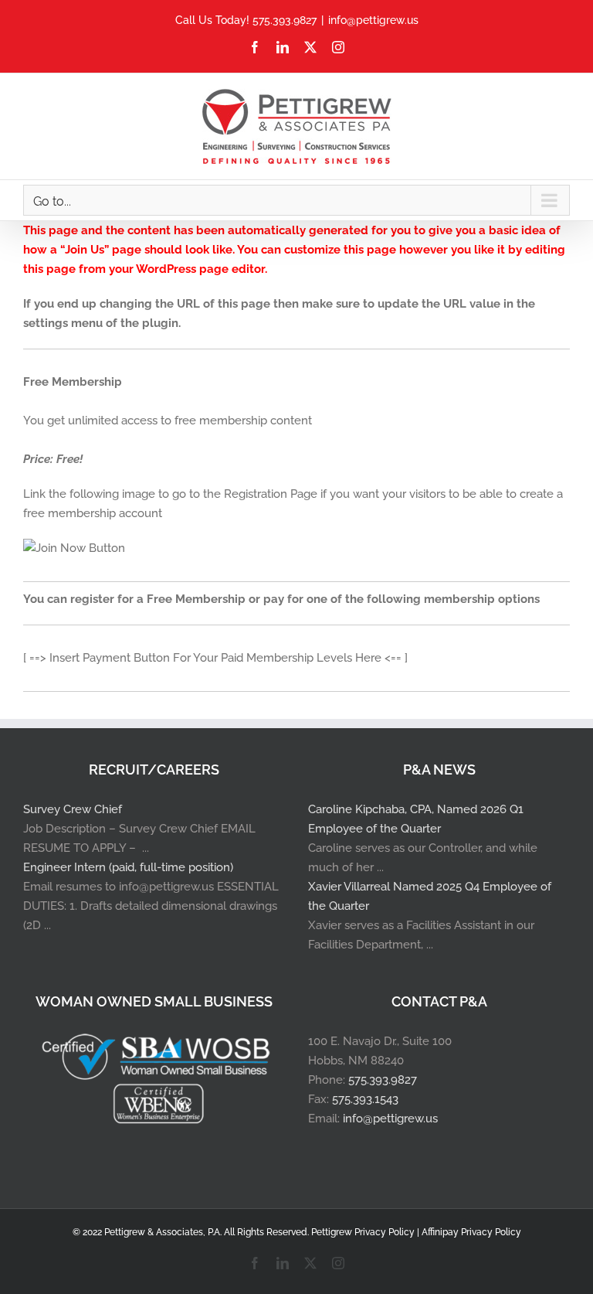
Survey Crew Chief (72, 809)
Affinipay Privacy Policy (471, 1232)
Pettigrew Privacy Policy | (366, 1232)
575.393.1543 (365, 1099)
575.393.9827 (382, 1080)
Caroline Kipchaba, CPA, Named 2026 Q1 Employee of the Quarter (416, 819)
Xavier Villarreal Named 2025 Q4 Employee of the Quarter (429, 896)
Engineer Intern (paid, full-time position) (128, 867)
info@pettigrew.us (373, 20)
